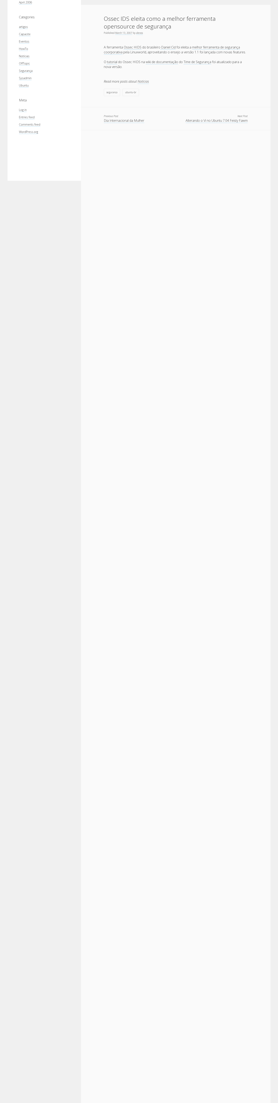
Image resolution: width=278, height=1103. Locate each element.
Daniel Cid (168, 47)
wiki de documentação (162, 62)
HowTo (23, 49)
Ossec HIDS (132, 47)
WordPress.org (28, 132)
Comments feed (29, 124)
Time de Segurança (197, 62)
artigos (23, 27)
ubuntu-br (130, 92)
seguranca (111, 92)
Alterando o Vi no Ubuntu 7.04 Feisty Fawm (217, 120)
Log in (23, 110)
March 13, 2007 (123, 33)
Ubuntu (24, 85)
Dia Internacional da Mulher (124, 120)
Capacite (25, 34)
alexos (139, 33)
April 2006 (25, 2)
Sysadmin (25, 78)
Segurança (26, 71)
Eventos (24, 41)
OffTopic (24, 63)
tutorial (111, 62)
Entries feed (27, 117)
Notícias (24, 56)
